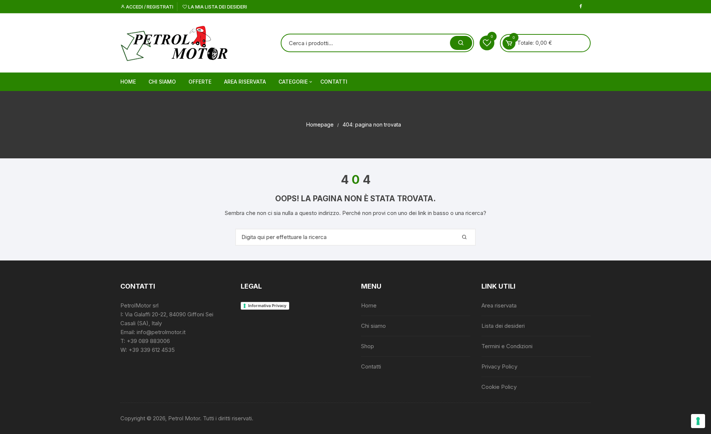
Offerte (199, 81)
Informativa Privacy (267, 305)
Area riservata (245, 81)
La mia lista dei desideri (217, 7)
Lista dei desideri (503, 325)
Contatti (333, 81)
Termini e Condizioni (507, 346)
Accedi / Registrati (149, 7)
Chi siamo (162, 81)
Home (128, 81)
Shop (367, 346)
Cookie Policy (499, 386)
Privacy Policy (499, 366)
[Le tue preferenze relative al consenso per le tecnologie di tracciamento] (698, 421)
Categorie (293, 81)
